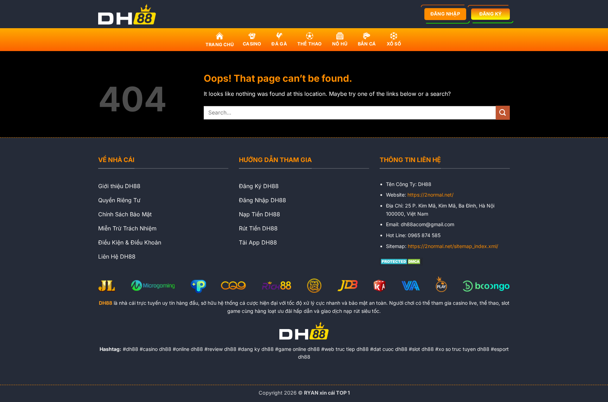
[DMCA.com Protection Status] (401, 261)
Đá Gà (279, 44)
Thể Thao (309, 44)
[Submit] (503, 112)
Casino (252, 44)
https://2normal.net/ (430, 195)
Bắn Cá (367, 44)
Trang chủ (219, 44)
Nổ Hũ (339, 44)
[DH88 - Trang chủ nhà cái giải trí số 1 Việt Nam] (129, 14)
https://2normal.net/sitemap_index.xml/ (453, 246)
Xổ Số (394, 44)
